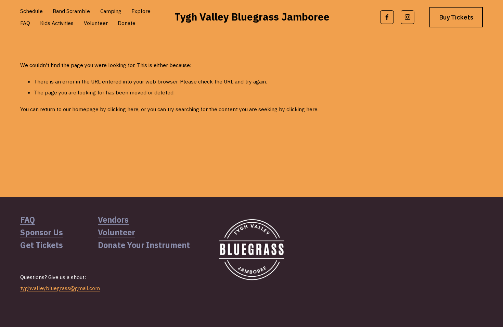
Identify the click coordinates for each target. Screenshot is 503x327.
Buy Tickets (456, 17)
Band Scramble (71, 11)
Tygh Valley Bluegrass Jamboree (252, 16)
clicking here (123, 109)
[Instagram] (407, 17)
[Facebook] (387, 17)
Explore (141, 11)
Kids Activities (57, 22)
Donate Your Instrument (144, 245)
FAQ (25, 22)
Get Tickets (41, 245)
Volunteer (96, 22)
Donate (127, 22)
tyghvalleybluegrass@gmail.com (60, 288)
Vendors (113, 219)
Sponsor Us (41, 232)
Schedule (31, 11)
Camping (110, 11)
